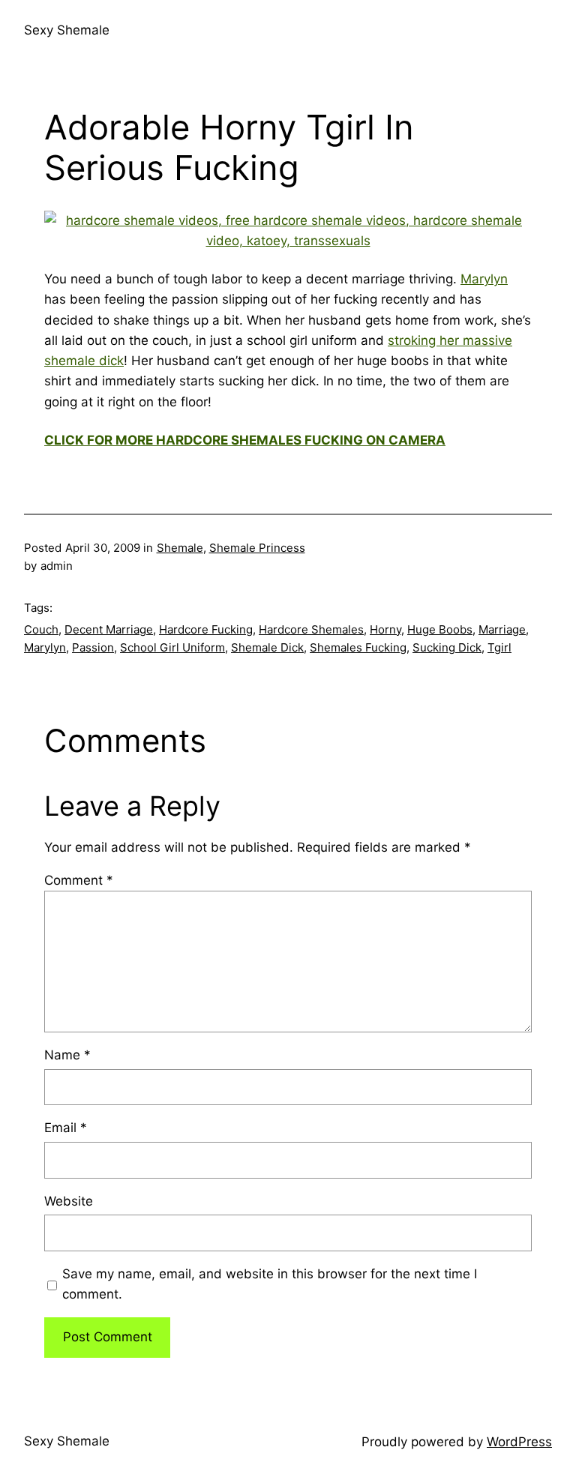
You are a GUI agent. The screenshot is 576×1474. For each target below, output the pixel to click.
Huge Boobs (439, 629)
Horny (385, 629)
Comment (78, 880)
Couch (41, 629)
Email (65, 1127)
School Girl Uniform (172, 647)
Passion (93, 647)
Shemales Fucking (358, 647)
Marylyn (484, 278)
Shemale (180, 548)
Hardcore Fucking (206, 629)
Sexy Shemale (67, 29)
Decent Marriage (108, 629)
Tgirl (500, 647)
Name (67, 1054)
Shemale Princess (257, 548)
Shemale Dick (267, 647)
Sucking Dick (447, 647)
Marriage (502, 629)
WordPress (519, 1441)
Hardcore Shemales (311, 629)
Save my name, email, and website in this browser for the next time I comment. (269, 1284)
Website (68, 1201)
